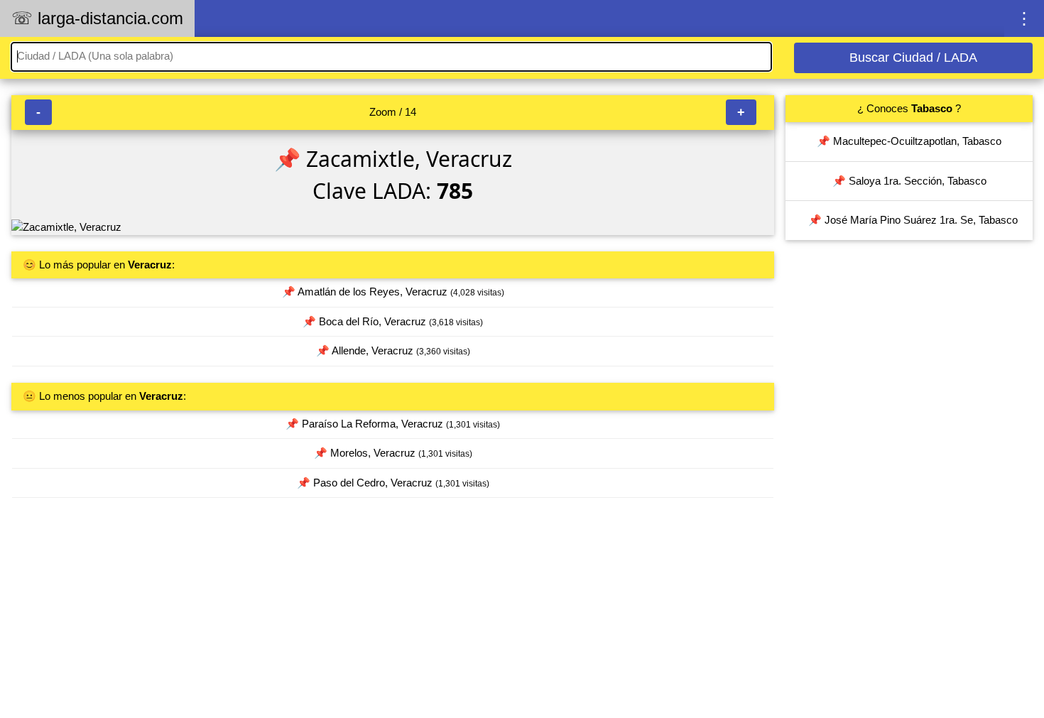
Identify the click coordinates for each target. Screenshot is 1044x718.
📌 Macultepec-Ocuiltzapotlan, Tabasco (909, 141)
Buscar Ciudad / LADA (913, 57)
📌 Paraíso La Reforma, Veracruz (393, 424)
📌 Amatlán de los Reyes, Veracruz (393, 291)
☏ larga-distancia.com (97, 18)
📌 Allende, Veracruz (393, 350)
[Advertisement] (392, 614)
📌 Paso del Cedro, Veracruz (393, 483)
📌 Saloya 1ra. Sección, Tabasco (909, 181)
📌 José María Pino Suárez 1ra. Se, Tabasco (913, 220)
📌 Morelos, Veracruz (393, 453)
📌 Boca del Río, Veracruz (393, 321)
